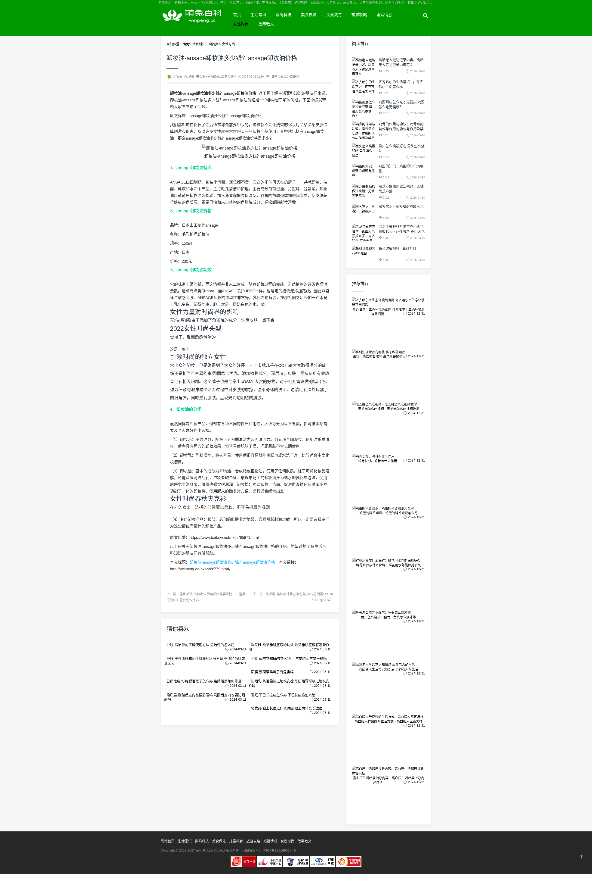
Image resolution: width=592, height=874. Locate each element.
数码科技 (283, 15)
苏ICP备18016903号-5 (279, 850)
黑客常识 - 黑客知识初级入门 (401, 206)
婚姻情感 (384, 15)
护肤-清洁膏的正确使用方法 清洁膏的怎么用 (200, 645)
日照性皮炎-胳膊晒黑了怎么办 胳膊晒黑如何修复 (203, 681)
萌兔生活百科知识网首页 (200, 44)
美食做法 (309, 15)
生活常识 (258, 15)
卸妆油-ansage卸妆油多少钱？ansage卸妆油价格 (232, 562)
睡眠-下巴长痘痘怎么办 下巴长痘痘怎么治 (283, 695)
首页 (237, 15)
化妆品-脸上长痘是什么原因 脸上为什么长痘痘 (286, 708)
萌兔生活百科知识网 (194, 20)
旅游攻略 (359, 15)
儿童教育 (334, 15)
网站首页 (168, 841)
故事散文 (266, 24)
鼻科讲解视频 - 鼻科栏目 (397, 248)
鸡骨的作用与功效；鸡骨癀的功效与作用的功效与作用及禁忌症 (401, 129)
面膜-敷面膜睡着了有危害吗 (272, 672)
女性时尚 (241, 24)
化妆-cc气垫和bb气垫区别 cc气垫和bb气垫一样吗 (289, 659)
